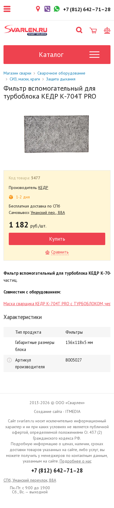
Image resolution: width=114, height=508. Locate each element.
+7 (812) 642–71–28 (57, 470)
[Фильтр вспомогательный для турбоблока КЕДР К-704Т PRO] (57, 133)
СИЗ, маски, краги (25, 79)
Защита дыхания (60, 79)
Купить (57, 238)
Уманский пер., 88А (48, 212)
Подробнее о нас (75, 461)
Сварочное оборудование (61, 73)
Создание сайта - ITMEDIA (57, 411)
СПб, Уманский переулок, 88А (30, 480)
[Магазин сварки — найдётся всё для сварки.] (25, 30)
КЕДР (43, 187)
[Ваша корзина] (93, 30)
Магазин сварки (17, 73)
